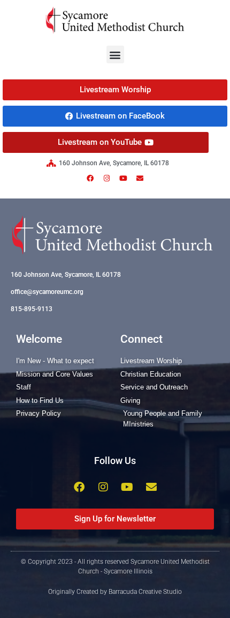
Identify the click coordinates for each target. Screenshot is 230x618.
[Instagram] (107, 178)
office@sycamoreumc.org (47, 292)
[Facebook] (90, 178)
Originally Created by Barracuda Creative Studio (115, 591)
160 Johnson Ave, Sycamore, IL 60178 (66, 274)
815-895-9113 (31, 309)
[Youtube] (124, 178)
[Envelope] (140, 178)
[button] (115, 54)
